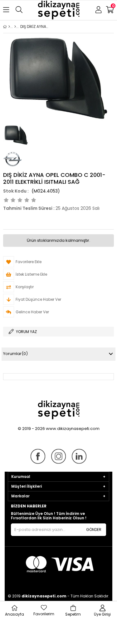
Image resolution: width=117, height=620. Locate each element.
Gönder (93, 529)
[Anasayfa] (9, 26)
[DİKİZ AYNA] (15, 26)
